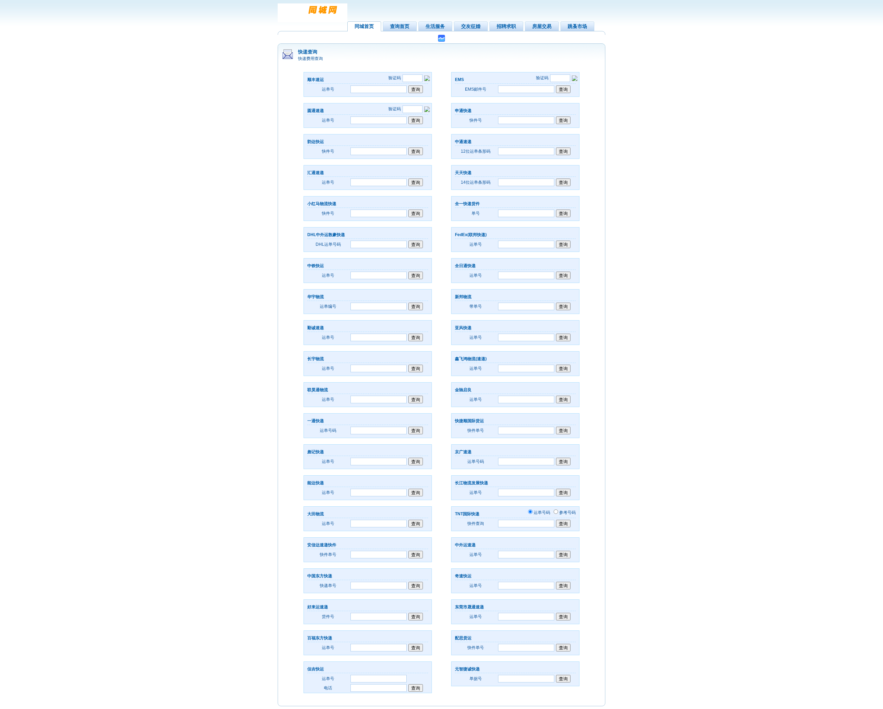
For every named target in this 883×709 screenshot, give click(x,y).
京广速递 (463, 451)
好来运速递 (317, 607)
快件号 (475, 120)
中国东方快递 (319, 576)
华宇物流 (315, 296)
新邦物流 (463, 296)
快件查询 (475, 523)
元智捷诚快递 (467, 669)
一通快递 (315, 420)
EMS (459, 79)
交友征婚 (470, 26)
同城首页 (364, 26)
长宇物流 (315, 358)
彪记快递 (315, 451)
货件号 (328, 616)
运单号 (328, 89)
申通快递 (463, 110)
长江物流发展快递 (471, 482)
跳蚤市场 (577, 26)
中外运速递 (465, 545)
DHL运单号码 (328, 244)
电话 (328, 688)
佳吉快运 (315, 669)
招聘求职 (506, 26)
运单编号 (328, 306)
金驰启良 (463, 389)
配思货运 (463, 638)
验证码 (542, 77)
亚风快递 (463, 327)
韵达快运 (315, 141)
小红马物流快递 (321, 203)
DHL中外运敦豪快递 (326, 234)
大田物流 (315, 514)
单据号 (475, 678)
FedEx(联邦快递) (471, 234)
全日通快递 (465, 265)
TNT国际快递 (467, 514)
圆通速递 (315, 110)
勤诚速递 (315, 327)
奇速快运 (463, 576)
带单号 (475, 306)
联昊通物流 (317, 389)
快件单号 (475, 430)
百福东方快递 (319, 638)
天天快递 (463, 172)
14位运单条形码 (475, 182)
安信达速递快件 (321, 545)
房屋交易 (542, 26)
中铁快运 (315, 265)
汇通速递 (315, 172)
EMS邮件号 (475, 89)
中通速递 (463, 141)
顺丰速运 (315, 79)
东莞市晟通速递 (469, 607)
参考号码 (567, 512)
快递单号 (328, 585)
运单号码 (328, 430)
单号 (476, 213)
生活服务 (435, 26)
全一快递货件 (467, 203)
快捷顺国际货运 (469, 420)
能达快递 (315, 482)
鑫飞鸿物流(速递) (471, 358)
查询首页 (399, 26)
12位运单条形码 (475, 151)
